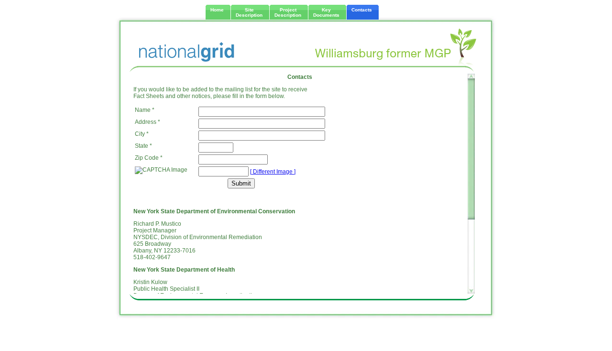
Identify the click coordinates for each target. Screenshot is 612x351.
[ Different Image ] (272, 171)
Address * (147, 122)
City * (142, 134)
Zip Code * (149, 157)
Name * (144, 110)
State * (143, 146)
